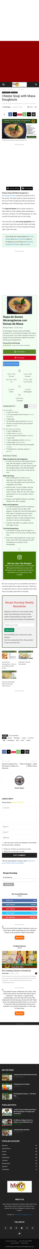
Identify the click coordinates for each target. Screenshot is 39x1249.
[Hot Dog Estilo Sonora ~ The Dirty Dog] (7, 1096)
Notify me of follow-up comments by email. (17, 849)
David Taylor (7, 107)
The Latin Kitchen (13, 735)
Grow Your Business (11, 1241)
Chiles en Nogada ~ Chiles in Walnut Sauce (28, 765)
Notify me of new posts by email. (14, 851)
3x (34, 406)
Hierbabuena (10, 740)
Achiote (10, 738)
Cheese (24, 738)
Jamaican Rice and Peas (22, 1129)
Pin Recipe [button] (20, 358)
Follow (33, 904)
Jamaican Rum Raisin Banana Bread (25, 1074)
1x (26, 406)
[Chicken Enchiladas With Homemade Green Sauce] (9, 675)
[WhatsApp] (24, 114)
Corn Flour (31, 738)
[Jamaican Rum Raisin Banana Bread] (7, 1077)
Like (34, 900)
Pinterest (16, 244)
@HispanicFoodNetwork (14, 568)
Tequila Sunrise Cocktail (22, 1084)
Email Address (7, 877)
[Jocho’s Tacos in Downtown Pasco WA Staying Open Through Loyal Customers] (7, 1112)
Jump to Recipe (14, 188)
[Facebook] (10, 114)
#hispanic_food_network (14, 570)
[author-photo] (19, 785)
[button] (3, 84)
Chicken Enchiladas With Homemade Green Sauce (8, 684)
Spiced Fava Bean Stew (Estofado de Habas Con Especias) (10, 766)
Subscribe (9, 630)
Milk (17, 740)
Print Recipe (28, 188)
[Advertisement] (19, 20)
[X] (15, 114)
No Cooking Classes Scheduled (16, 970)
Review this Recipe (12, 364)
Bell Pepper (17, 738)
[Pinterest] (16, 1228)
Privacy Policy (24, 1243)
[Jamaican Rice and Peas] (7, 1132)
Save (20, 114)
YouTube (27, 244)
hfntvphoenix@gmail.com (23, 1214)
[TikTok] (27, 1228)
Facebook (29, 242)
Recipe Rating (6, 802)
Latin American (11, 89)
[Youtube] (20, 1234)
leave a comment (20, 239)
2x (30, 406)
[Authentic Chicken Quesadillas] (25, 655)
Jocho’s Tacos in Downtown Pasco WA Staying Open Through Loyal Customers (25, 1111)
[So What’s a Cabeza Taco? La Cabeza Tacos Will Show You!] (7, 1122)
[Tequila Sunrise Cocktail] (7, 1086)
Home (3, 89)
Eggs (4, 740)
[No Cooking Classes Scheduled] (19, 959)
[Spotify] (22, 1228)
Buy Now (19, 937)
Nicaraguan (21, 89)
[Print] (34, 114)
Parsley (28, 740)
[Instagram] (11, 1228)
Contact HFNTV (15, 1243)
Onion (22, 740)
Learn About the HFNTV (25, 1241)
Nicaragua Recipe (9, 195)
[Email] (29, 114)
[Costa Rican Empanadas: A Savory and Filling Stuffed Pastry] (9, 655)
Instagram (9, 244)
